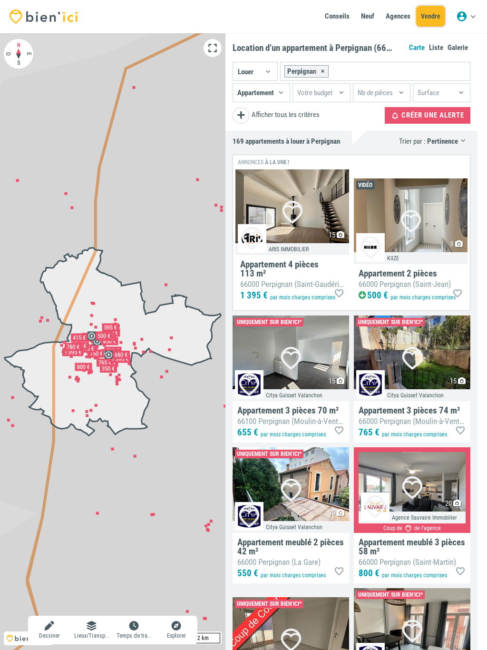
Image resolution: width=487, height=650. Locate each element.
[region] (112, 341)
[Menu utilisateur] (466, 16)
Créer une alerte (431, 115)
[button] (255, 71)
